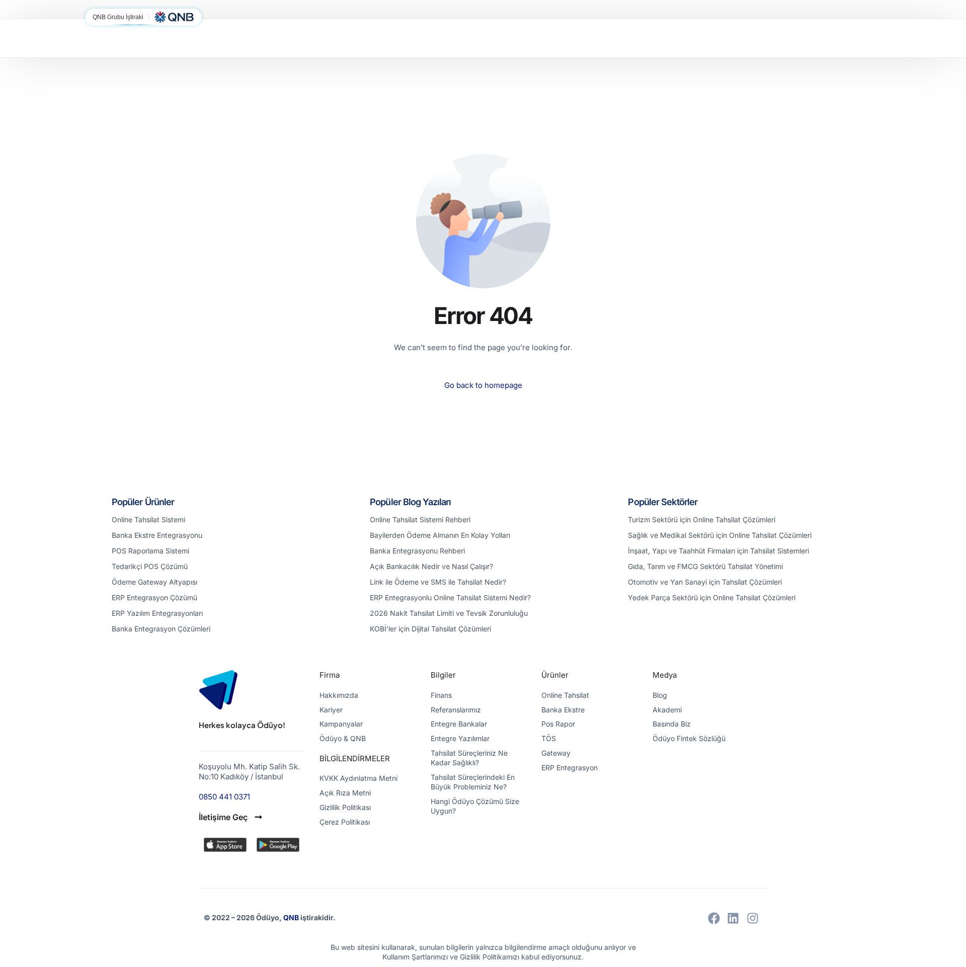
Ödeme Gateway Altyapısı (154, 582)
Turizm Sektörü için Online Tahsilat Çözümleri (701, 519)
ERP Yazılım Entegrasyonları (157, 613)
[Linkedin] (733, 918)
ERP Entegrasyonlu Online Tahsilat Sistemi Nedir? (450, 597)
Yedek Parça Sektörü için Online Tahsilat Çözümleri (711, 597)
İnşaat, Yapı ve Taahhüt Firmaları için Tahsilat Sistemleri (718, 550)
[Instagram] (752, 918)
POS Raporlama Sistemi (150, 550)
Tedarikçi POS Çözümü (150, 566)
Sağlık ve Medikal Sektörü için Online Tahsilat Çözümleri (720, 535)
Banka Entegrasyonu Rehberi (417, 550)
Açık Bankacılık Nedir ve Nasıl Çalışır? (431, 566)
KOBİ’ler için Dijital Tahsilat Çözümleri (430, 628)
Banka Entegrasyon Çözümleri (161, 628)
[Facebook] (713, 918)
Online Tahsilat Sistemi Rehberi (420, 519)
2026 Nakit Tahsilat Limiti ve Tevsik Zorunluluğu (449, 613)
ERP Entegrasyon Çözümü (154, 597)
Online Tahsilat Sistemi (148, 519)
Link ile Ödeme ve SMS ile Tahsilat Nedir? (438, 582)
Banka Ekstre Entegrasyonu (157, 535)
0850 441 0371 (224, 796)
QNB (291, 917)
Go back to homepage (483, 385)
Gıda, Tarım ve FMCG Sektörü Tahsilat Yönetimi (705, 566)
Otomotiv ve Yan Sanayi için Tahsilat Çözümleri (705, 582)
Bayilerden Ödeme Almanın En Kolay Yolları (440, 535)
